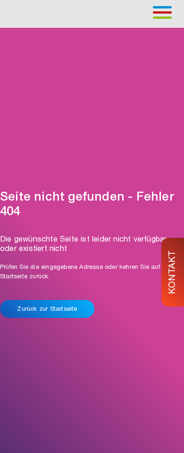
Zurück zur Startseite (47, 310)
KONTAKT (173, 272)
